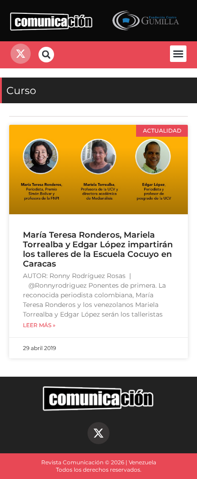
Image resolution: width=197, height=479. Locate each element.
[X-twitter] (98, 433)
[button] (178, 53)
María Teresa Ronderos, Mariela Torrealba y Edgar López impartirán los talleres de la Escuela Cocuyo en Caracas (98, 249)
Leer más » (39, 325)
